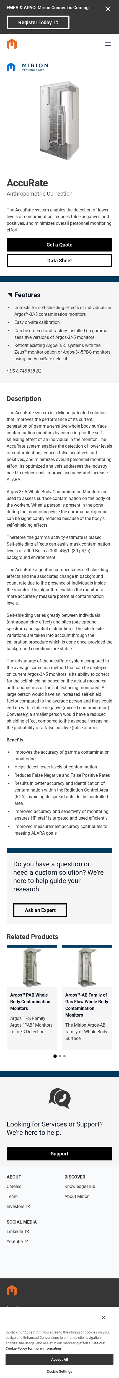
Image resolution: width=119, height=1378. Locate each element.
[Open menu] (108, 44)
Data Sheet (59, 260)
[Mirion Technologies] (59, 67)
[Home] (12, 44)
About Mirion (77, 1196)
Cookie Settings (59, 1371)
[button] (55, 1056)
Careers (14, 1186)
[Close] (103, 1318)
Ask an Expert (40, 910)
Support (59, 1154)
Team (12, 1196)
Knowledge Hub (79, 1186)
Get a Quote (59, 245)
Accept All (59, 1359)
